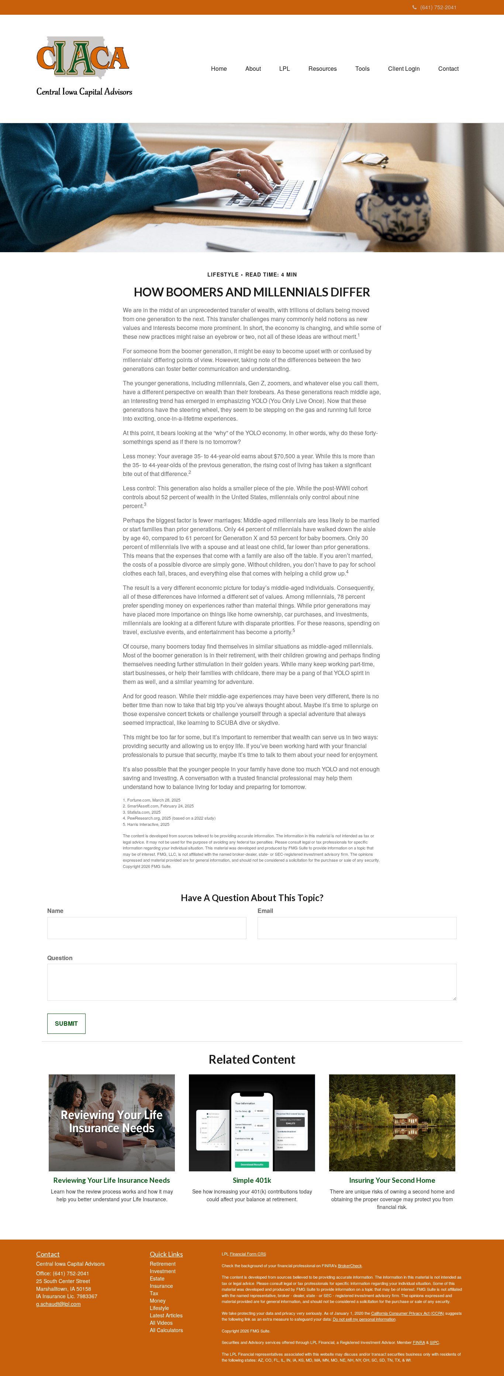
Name (55, 911)
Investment (163, 1271)
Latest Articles (166, 1315)
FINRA (419, 1342)
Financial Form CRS (248, 1254)
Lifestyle (159, 1307)
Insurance (161, 1285)
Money (158, 1300)
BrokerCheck (350, 1265)
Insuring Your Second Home (392, 1180)
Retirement (163, 1263)
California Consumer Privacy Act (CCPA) (407, 1313)
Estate (157, 1278)
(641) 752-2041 (438, 7)
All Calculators (166, 1330)
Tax (154, 1293)
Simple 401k (252, 1180)
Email (265, 911)
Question (60, 958)
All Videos (161, 1322)
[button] (253, 68)
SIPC (434, 1342)
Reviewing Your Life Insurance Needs (111, 1180)
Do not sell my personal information (364, 1319)
